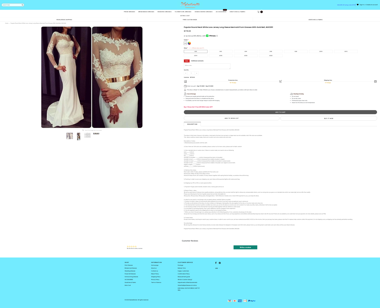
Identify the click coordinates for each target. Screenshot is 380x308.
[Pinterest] (220, 263)
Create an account (372, 5)
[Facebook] (216, 263)
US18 (245, 55)
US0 (195, 51)
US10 (320, 51)
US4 (246, 51)
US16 (220, 55)
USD (216, 268)
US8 (296, 51)
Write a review (245, 247)
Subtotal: (186, 77)
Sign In (362, 5)
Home (6, 23)
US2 (220, 51)
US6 (271, 51)
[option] (64, 19)
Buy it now (328, 118)
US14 (195, 55)
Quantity (186, 70)
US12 (345, 51)
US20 (270, 55)
